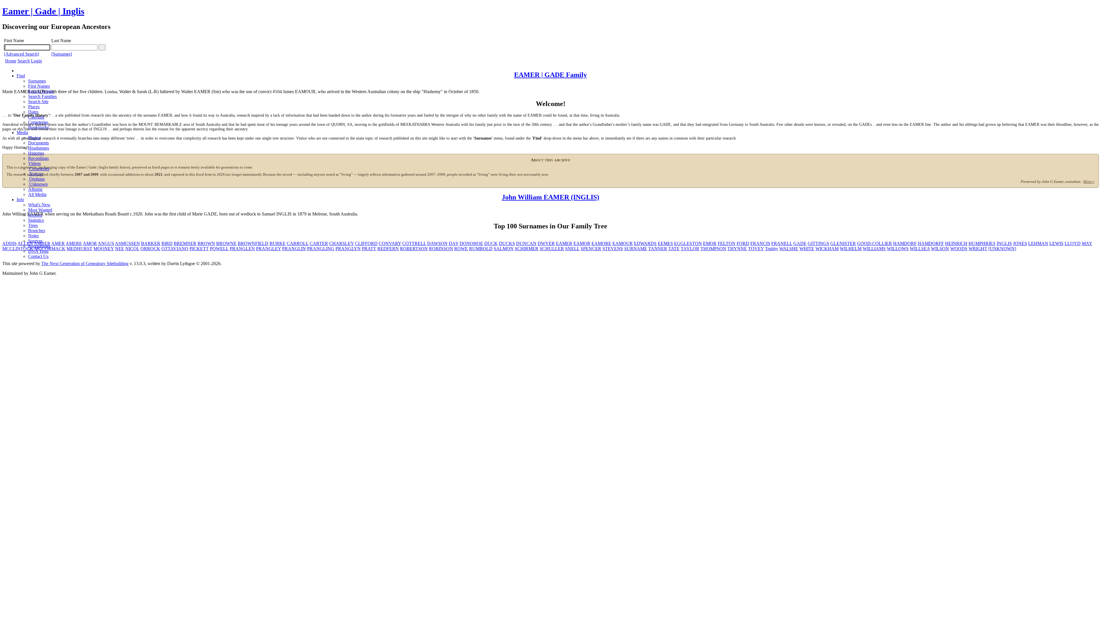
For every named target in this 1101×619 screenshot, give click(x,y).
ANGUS (106, 243)
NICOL (132, 248)
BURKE (278, 243)
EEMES (665, 243)
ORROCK (150, 248)
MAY (1087, 243)
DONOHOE (471, 243)
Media (22, 132)
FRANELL (781, 243)
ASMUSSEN (127, 243)
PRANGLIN (294, 248)
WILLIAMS (874, 248)
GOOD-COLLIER (874, 243)
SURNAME (635, 248)
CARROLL (298, 243)
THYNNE (737, 248)
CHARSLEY (341, 243)
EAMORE (601, 243)
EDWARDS (645, 243)
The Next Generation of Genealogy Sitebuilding (84, 263)
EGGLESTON (688, 243)
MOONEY (103, 248)
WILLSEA (920, 248)
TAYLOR (690, 248)
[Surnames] (61, 54)
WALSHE (788, 248)
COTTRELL (414, 243)
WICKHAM (827, 248)
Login (36, 60)
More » (1088, 182)
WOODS (958, 248)
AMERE (74, 243)
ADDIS (9, 243)
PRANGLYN (348, 248)
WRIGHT (978, 248)
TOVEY (756, 248)
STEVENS (612, 248)
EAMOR (581, 243)
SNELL (572, 248)
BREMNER (185, 243)
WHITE (806, 248)
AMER (58, 243)
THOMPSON (713, 248)
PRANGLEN (242, 248)
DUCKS (507, 243)
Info (20, 199)
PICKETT (199, 248)
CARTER (319, 243)
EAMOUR (622, 243)
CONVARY (390, 243)
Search (23, 60)
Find (21, 75)
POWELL (219, 248)
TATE (674, 248)
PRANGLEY (268, 248)
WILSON (940, 248)
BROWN (206, 243)
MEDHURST (79, 248)
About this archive (551, 160)
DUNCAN (526, 243)
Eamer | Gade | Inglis (43, 11)
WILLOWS (898, 248)
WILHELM (851, 248)
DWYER (546, 243)
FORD (743, 243)
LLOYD (1073, 243)
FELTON (726, 243)
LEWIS (1056, 243)
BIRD (167, 243)
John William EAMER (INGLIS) (550, 197)
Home (10, 60)
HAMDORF (905, 243)
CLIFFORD (366, 243)
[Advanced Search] (21, 54)
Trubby (771, 248)
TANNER (657, 248)
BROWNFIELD (253, 243)
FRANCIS (760, 243)
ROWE (461, 248)
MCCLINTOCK (17, 248)
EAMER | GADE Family (550, 75)
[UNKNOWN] (1002, 248)
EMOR (710, 243)
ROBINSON (441, 248)
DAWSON (437, 243)
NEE (119, 248)
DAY (453, 243)
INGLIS (1004, 243)
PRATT (369, 248)
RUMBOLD (481, 248)
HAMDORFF (931, 243)
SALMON (504, 248)
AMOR (90, 243)
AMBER (42, 243)
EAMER (564, 243)
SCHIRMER (526, 248)
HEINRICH (956, 243)
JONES (1020, 243)
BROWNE (226, 243)
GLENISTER (843, 243)
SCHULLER (552, 248)
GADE (800, 243)
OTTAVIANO (174, 248)
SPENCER (591, 248)
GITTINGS (818, 243)
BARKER (150, 243)
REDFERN (388, 248)
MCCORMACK (49, 248)
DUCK (491, 243)
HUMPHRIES (982, 243)
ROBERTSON (414, 248)
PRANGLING (320, 248)
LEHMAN (1038, 243)
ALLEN (25, 243)
